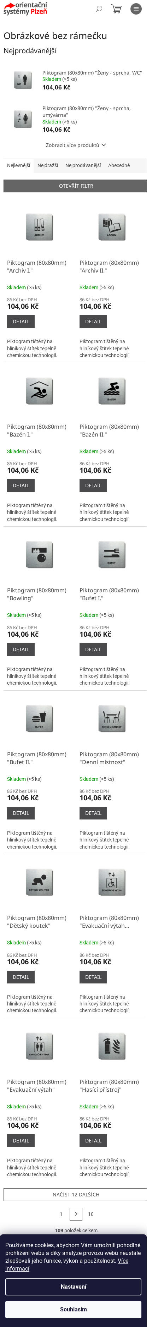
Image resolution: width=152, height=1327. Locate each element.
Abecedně (119, 165)
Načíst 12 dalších (76, 1194)
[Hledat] (99, 9)
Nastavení (73, 1286)
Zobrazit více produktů (72, 145)
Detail (21, 321)
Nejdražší (47, 165)
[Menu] (136, 9)
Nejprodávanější (83, 165)
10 (91, 1214)
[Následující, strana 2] (76, 1214)
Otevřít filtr (76, 185)
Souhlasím (73, 1309)
